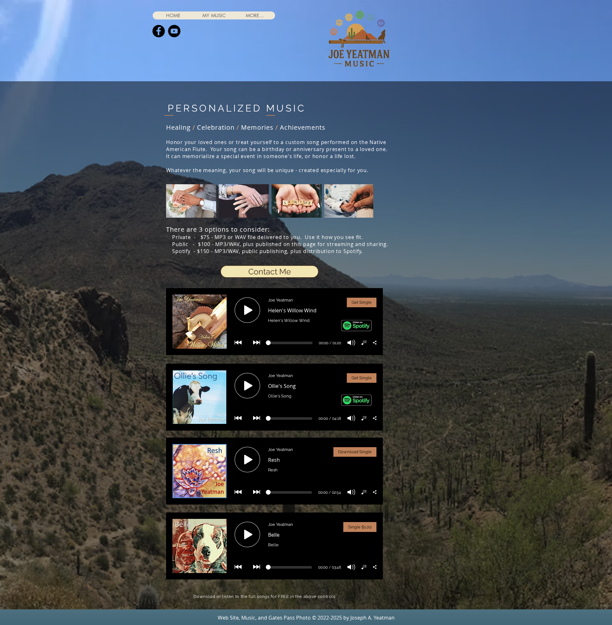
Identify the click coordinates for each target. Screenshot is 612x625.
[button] (213, 15)
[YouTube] (174, 31)
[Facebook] (158, 31)
